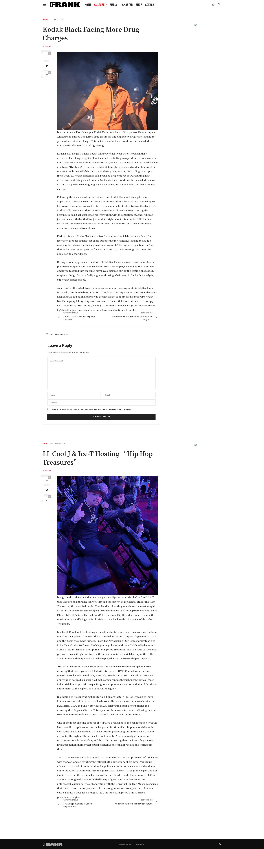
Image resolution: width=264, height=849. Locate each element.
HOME (88, 5)
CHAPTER (127, 5)
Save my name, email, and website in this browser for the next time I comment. (92, 409)
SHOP (139, 5)
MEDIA (113, 5)
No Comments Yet (60, 334)
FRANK (48, 46)
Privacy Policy (125, 844)
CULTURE (99, 5)
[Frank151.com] (65, 4)
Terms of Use (139, 844)
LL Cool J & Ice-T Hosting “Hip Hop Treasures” (98, 457)
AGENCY (149, 5)
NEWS (45, 19)
